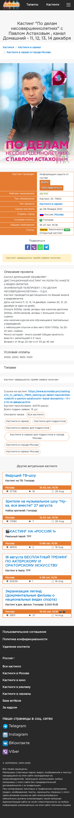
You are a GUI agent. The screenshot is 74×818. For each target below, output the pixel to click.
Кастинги (52, 4)
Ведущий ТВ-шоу (20, 475)
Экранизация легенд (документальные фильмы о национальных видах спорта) (31, 595)
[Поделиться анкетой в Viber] (34, 247)
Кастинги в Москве (16, 673)
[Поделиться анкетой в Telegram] (46, 247)
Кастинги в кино (14, 680)
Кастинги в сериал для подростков (27, 428)
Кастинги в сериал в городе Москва (29, 52)
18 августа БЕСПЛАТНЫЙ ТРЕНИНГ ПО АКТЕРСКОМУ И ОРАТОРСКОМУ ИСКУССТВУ (36, 561)
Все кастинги (36, 415)
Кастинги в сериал (29, 47)
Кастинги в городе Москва (22, 445)
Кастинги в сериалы (17, 694)
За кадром (10, 707)
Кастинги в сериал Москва (22, 452)
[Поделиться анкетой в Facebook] (27, 247)
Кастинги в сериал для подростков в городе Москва (37, 436)
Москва (59, 215)
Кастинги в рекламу (16, 687)
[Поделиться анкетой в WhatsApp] (40, 247)
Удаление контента (16, 647)
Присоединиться (51, 188)
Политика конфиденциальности (25, 639)
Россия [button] (8, 658)
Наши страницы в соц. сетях (28, 718)
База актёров (12, 701)
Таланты (32, 4)
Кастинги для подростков (50, 421)
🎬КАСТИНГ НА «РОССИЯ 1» (30, 531)
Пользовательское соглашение (24, 632)
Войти (45, 182)
